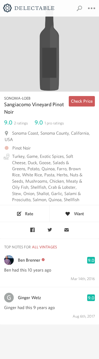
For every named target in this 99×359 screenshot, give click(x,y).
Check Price (82, 101)
